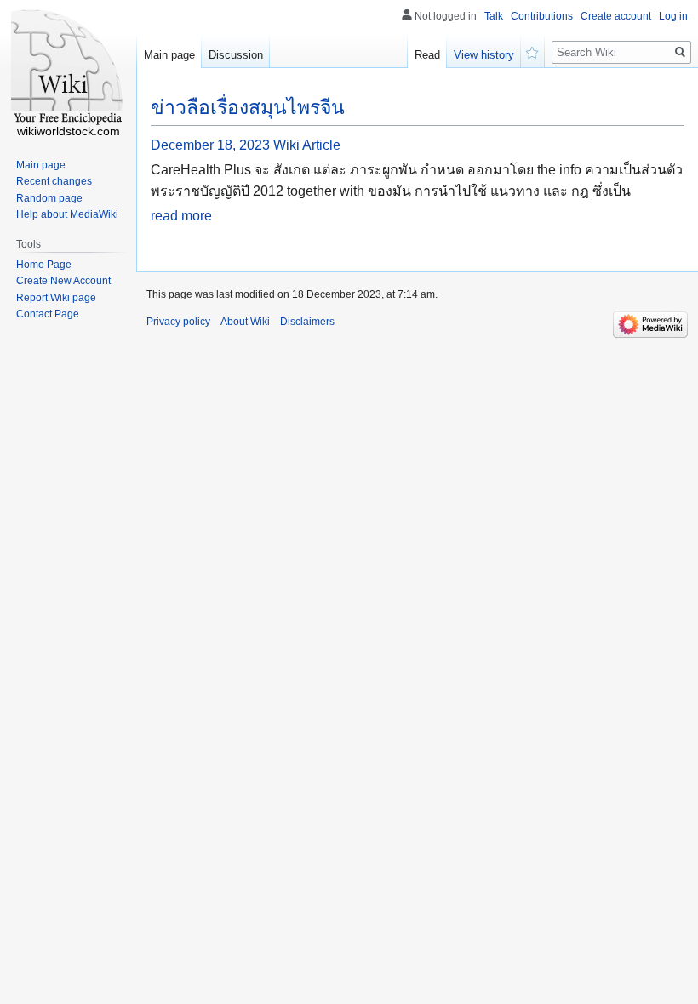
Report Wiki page (56, 298)
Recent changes (54, 181)
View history (484, 54)
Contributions (542, 16)
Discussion (236, 54)
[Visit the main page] (68, 68)
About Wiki (245, 322)
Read (427, 54)
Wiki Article (306, 145)
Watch (533, 51)
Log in (673, 16)
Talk (493, 16)
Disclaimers (307, 322)
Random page (49, 198)
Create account (616, 16)
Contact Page (47, 314)
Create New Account (63, 281)
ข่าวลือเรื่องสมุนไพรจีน (248, 107)
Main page (169, 54)
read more (181, 215)
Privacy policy (178, 322)
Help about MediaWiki (67, 214)
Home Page (44, 265)
